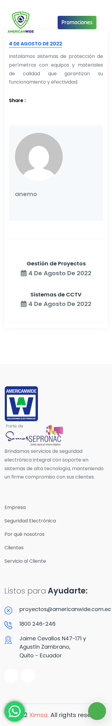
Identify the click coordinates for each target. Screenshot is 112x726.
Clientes (14, 547)
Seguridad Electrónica (30, 520)
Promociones (77, 22)
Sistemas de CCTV (56, 294)
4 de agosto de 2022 (59, 273)
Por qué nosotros (24, 534)
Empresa (15, 507)
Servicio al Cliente (25, 561)
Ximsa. (39, 715)
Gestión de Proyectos (56, 263)
